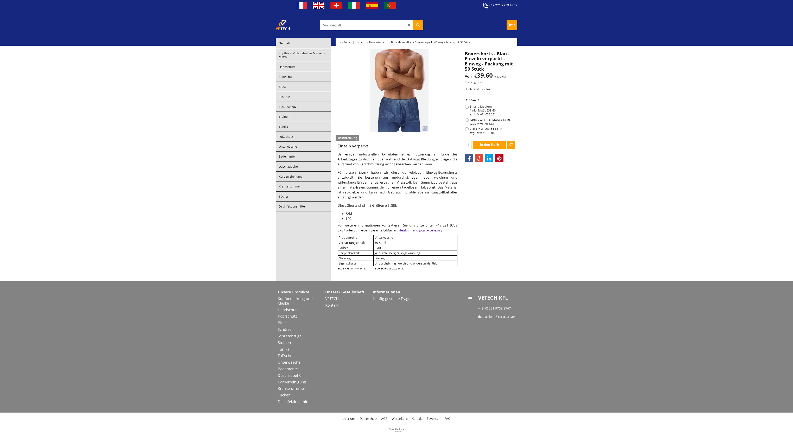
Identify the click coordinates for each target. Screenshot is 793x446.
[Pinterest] (499, 158)
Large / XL (490, 122)
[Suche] (418, 25)
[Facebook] (469, 158)
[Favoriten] (511, 145)
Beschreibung (347, 138)
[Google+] (479, 158)
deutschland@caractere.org (420, 230)
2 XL (486, 131)
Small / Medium (483, 110)
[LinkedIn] (489, 158)
